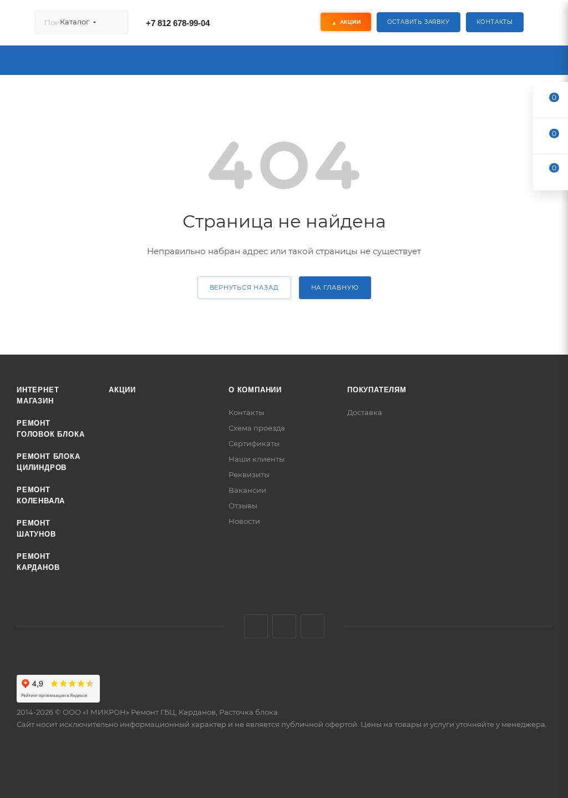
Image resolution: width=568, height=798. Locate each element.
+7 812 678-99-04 (178, 23)
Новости (244, 521)
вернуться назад (244, 287)
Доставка (364, 412)
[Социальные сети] (269, 22)
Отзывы (243, 505)
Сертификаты (254, 443)
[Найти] (114, 22)
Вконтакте (256, 626)
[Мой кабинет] (546, 25)
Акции (122, 390)
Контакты (494, 22)
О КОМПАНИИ (255, 390)
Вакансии (247, 490)
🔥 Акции (346, 22)
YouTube (312, 626)
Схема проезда (257, 427)
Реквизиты (249, 474)
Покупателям (377, 390)
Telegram (284, 626)
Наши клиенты (257, 458)
